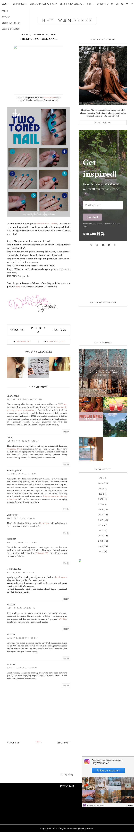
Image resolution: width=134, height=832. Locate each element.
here (18, 286)
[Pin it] (44, 328)
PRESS (5, 11)
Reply (66, 431)
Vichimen (12, 515)
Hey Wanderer (66, 828)
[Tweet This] (32, 328)
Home (39, 742)
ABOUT (5, 4)
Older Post (63, 743)
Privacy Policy (67, 774)
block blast (44, 523)
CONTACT (6, 17)
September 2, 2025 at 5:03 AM (24, 399)
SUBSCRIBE (102, 4)
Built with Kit (94, 234)
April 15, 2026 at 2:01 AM (21, 518)
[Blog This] (38, 331)
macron (12, 539)
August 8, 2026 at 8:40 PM (22, 668)
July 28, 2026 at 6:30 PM (21, 608)
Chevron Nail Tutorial (46, 223)
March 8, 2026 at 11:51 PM (22, 474)
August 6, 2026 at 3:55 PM (22, 638)
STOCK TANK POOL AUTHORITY (43, 4)
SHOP (89, 4)
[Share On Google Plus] (40, 328)
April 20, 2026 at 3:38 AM (22, 542)
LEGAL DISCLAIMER (10, 29)
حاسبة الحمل (60, 577)
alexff (11, 604)
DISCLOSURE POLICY (11, 23)
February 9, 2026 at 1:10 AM (23, 441)
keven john (14, 470)
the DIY (62, 330)
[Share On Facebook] (36, 328)
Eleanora (13, 396)
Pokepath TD (42, 553)
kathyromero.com (49, 97)
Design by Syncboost (83, 828)
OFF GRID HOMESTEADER (71, 4)
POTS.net (62, 404)
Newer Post (14, 743)
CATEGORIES (18, 4)
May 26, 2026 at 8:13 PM (21, 572)
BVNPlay (63, 618)
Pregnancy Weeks (15, 448)
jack (9, 437)
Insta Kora (14, 569)
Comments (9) (17, 330)
